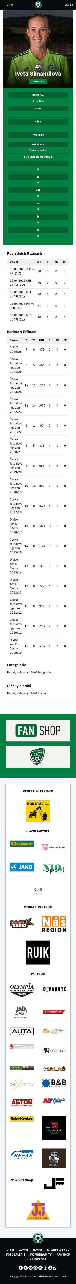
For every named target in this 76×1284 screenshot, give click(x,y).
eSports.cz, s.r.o (58, 1276)
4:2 (22, 285)
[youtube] (30, 1267)
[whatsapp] (55, 1267)
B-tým (37, 1250)
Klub (10, 1250)
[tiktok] (50, 1267)
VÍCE (67, 5)
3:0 (18, 273)
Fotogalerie (15, 1254)
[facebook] (21, 1267)
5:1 (22, 319)
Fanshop (63, 1254)
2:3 (18, 308)
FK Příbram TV (41, 1254)
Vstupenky (38, 1259)
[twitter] (26, 1267)
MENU (10, 5)
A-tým (23, 1250)
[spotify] (40, 1267)
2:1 (22, 296)
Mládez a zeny (58, 1250)
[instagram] (35, 1267)
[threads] (45, 1267)
